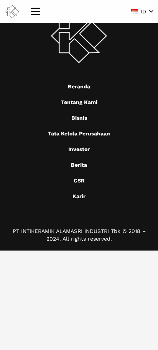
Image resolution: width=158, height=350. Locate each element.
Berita (79, 165)
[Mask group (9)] (12, 11)
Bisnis (79, 118)
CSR (79, 180)
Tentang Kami (79, 102)
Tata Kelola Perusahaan (79, 133)
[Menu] (35, 11)
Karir (79, 196)
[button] (142, 11)
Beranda (79, 86)
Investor (79, 149)
